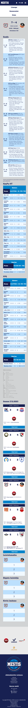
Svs (15, 266)
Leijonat (14, 677)
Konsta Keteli (19, 48)
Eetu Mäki (19, 138)
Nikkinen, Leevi (8, 269)
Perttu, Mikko (6, 240)
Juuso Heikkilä (14, 113)
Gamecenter (14, 11)
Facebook (14, 688)
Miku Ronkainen (13, 125)
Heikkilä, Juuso (6, 201)
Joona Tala (10, 99)
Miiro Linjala (14, 40)
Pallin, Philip (5, 330)
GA (17, 266)
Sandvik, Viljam (6, 246)
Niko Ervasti (17, 102)
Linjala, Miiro (6, 228)
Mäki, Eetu (6, 231)
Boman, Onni (6, 198)
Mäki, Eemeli (5, 323)
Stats (14, 15)
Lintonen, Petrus (8, 363)
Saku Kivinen (18, 548)
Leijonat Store (14, 682)
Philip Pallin (19, 99)
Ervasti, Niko (6, 292)
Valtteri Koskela (14, 41)
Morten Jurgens (10, 472)
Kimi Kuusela (14, 57)
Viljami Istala (9, 522)
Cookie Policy (14, 704)
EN (22, 3)
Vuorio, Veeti (6, 256)
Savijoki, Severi (6, 338)
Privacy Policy (14, 702)
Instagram (14, 691)
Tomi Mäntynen (15, 54)
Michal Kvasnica (14, 67)
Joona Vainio (15, 73)
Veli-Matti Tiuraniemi (16, 77)
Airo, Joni (6, 195)
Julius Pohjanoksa (15, 422)
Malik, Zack (7, 312)
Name (6, 191)
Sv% (20, 266)
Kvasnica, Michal (6, 307)
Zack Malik (13, 47)
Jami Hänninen (19, 87)
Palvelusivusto (14, 681)
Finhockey (14, 680)
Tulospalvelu (14, 678)
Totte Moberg (14, 62)
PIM (14, 191)
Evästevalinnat (14, 705)
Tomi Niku (13, 76)
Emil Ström (19, 92)
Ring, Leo (6, 243)
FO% (21, 191)
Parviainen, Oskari (8, 272)
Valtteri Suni (10, 547)
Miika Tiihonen (10, 548)
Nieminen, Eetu (8, 366)
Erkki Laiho (14, 50)
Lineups (14, 7)
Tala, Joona (7, 343)
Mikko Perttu (19, 109)
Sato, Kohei (7, 249)
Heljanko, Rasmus (6, 205)
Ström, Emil (7, 341)
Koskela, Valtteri (6, 216)
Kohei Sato (11, 110)
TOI (24, 191)
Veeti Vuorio (21, 76)
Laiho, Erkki (7, 310)
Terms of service (14, 701)
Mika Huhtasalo (15, 63)
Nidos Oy (18, 706)
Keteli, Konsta (6, 299)
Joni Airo (22, 40)
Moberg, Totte (6, 319)
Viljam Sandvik (14, 60)
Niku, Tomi (6, 237)
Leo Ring (13, 83)
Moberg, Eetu (6, 315)
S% (19, 191)
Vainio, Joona (5, 346)
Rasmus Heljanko (15, 106)
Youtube (15, 692)
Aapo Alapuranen (19, 64)
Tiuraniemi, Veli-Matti (7, 252)
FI (19, 3)
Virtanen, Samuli (6, 350)
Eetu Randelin (16, 447)
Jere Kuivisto (20, 58)
